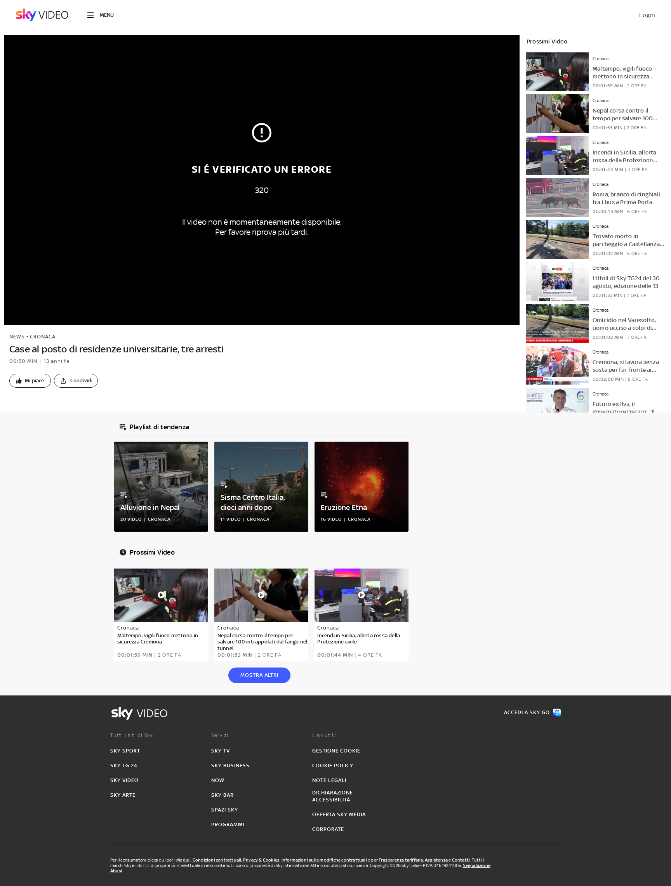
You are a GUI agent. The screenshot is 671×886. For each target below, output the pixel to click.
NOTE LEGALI (329, 780)
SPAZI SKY (224, 810)
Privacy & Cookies (261, 860)
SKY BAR (222, 795)
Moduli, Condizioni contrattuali (208, 860)
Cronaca (43, 337)
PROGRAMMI (227, 824)
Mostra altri (259, 675)
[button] (30, 381)
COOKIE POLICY (332, 765)
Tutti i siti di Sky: (132, 735)
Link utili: (324, 735)
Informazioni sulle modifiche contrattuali (324, 860)
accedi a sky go (527, 712)
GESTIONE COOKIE (336, 751)
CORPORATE (328, 829)
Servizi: (220, 735)
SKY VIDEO (124, 780)
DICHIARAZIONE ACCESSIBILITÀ (332, 796)
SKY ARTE (123, 795)
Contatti (461, 860)
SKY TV (220, 751)
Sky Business (230, 765)
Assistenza (436, 860)
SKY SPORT (125, 751)
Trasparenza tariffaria (401, 860)
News (17, 337)
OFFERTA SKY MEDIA (339, 814)
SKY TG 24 (123, 765)
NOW (217, 780)
